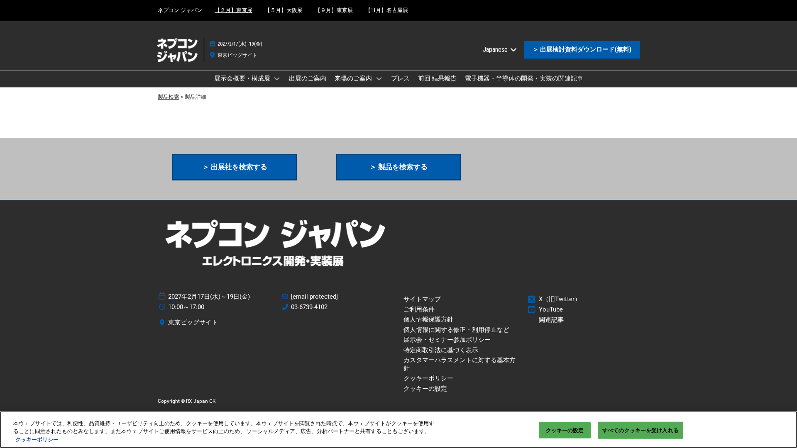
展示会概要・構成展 (242, 78)
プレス (400, 78)
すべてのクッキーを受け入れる (640, 430)
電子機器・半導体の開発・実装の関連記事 (524, 78)
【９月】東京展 (334, 10)
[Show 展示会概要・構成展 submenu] (277, 78)
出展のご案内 (307, 78)
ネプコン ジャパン (180, 10)
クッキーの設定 (565, 430)
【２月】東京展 (233, 10)
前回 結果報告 (437, 78)
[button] (582, 50)
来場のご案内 (354, 78)
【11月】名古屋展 (386, 10)
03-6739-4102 (309, 307)
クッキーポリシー (37, 439)
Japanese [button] (496, 50)
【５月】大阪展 (284, 10)
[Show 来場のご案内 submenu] (379, 78)
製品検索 (168, 97)
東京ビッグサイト (237, 55)
